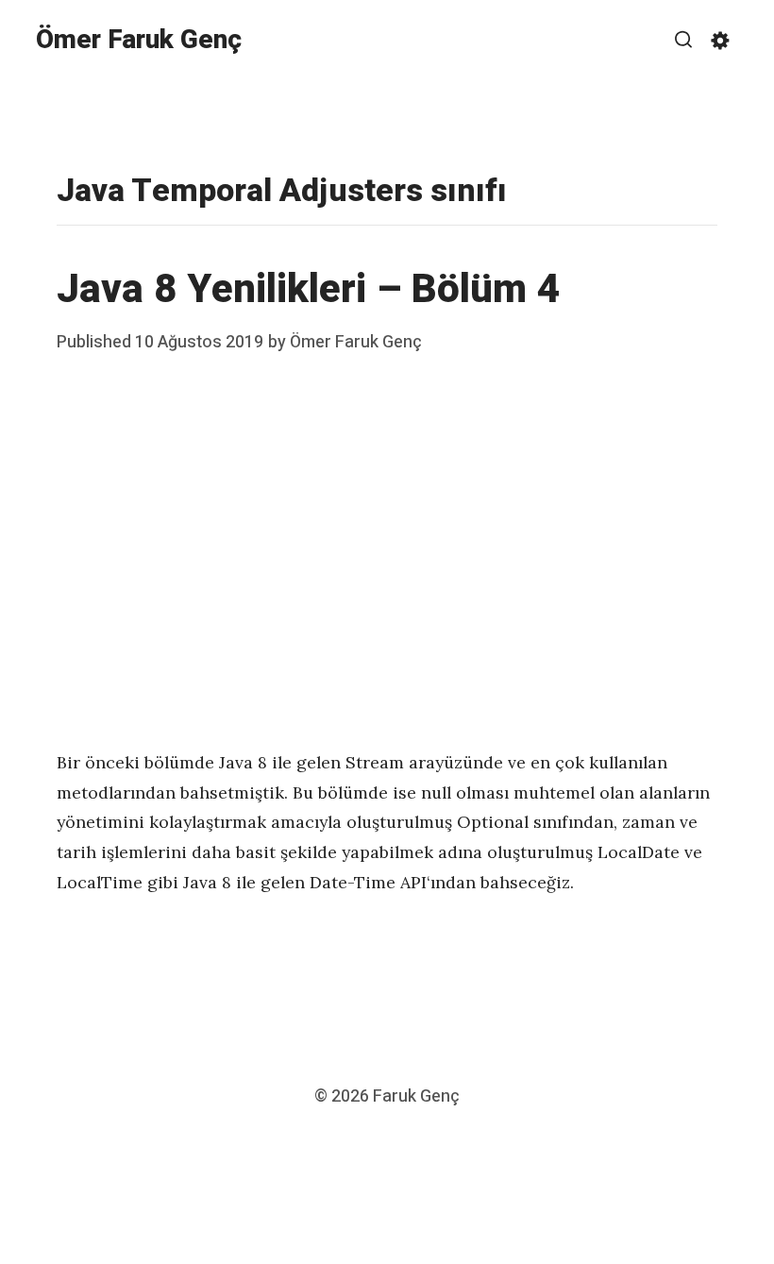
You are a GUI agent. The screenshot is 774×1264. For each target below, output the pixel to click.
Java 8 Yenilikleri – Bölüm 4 (308, 290)
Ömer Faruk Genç (139, 40)
